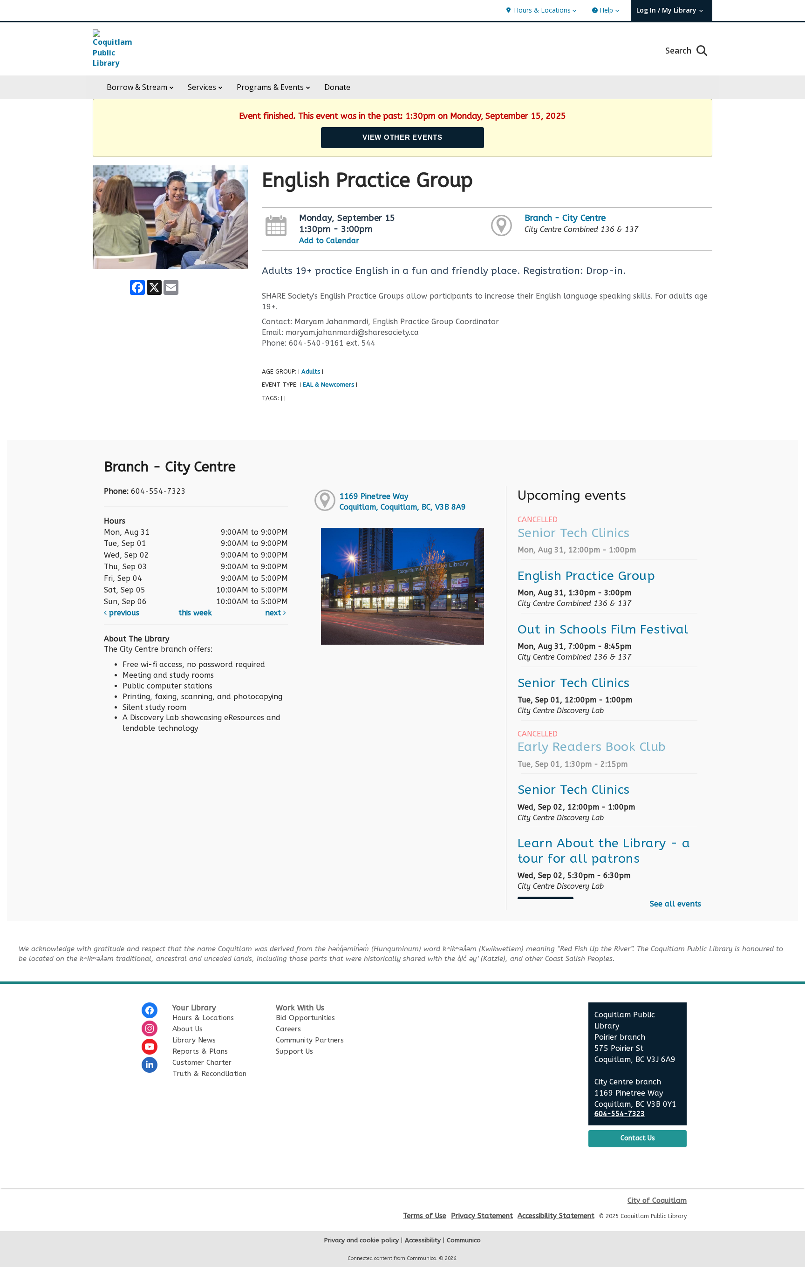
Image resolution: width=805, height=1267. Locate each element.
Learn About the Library (604, 850)
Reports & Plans (200, 1051)
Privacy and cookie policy (361, 1240)
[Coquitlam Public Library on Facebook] (149, 1010)
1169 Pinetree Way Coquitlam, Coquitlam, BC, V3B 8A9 (403, 501)
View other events (402, 137)
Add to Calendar (329, 240)
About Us (187, 1029)
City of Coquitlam (657, 1200)
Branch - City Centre (565, 218)
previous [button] (123, 612)
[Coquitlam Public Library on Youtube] (149, 1047)
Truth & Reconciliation (209, 1073)
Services (202, 87)
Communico (464, 1240)
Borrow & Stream (137, 87)
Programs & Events (270, 87)
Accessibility (423, 1240)
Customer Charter (202, 1062)
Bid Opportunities (305, 1018)
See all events (675, 903)
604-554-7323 (619, 1114)
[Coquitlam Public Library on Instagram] (149, 1028)
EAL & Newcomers (328, 384)
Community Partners (310, 1040)
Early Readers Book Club (592, 746)
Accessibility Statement (556, 1216)
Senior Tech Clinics (574, 532)
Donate (337, 87)
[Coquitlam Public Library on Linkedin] (149, 1065)
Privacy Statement (482, 1216)
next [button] (274, 612)
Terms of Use (424, 1216)
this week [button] (195, 612)
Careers (288, 1029)
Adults (310, 371)
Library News (194, 1040)
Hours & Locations (203, 1018)
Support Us (294, 1051)
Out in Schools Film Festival (603, 629)
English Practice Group (586, 575)
